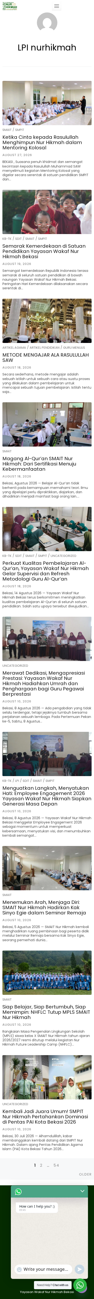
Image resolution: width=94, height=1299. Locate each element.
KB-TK (7, 238)
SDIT (18, 238)
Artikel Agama (14, 347)
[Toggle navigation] (56, 6)
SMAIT (7, 130)
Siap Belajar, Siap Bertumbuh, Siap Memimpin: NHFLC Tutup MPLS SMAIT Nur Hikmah (46, 1012)
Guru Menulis (74, 347)
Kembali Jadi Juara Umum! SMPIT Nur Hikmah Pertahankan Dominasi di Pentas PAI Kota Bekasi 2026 (45, 1116)
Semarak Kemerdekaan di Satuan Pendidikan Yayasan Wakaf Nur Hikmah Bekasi (44, 251)
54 (57, 1165)
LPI (17, 780)
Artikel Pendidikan (45, 347)
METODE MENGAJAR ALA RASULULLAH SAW (45, 358)
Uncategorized (63, 556)
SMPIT (19, 130)
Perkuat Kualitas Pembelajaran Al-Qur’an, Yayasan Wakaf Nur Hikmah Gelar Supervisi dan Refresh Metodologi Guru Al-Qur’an (45, 571)
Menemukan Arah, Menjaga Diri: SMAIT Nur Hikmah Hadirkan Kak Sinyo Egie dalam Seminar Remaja (44, 907)
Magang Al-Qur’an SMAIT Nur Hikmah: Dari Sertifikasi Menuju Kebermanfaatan (39, 463)
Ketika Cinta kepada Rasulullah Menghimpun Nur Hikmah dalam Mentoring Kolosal (42, 142)
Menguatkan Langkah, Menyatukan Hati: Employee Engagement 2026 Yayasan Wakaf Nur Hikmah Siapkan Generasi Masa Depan (46, 796)
